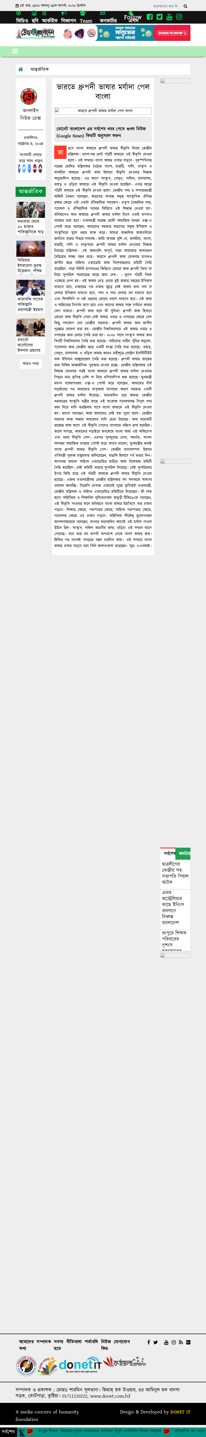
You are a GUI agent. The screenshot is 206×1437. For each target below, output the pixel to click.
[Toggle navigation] (15, 51)
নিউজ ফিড (106, 1345)
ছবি (35, 21)
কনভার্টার (108, 21)
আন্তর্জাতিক (40, 70)
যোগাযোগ (122, 1342)
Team (86, 21)
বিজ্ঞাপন (68, 21)
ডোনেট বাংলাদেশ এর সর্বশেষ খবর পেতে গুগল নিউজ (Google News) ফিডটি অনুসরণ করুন (101, 132)
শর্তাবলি (91, 1342)
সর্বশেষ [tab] (169, 854)
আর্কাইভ (50, 21)
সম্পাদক (44, 1342)
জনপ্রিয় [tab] (184, 854)
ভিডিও (22, 21)
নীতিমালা (74, 1342)
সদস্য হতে (59, 1345)
